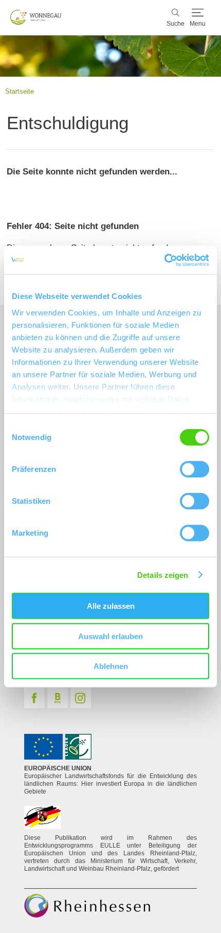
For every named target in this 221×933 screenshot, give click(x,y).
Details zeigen (162, 574)
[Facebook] (34, 698)
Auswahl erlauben (110, 635)
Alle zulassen (111, 606)
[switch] (194, 469)
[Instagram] (80, 698)
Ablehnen (111, 666)
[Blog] (57, 698)
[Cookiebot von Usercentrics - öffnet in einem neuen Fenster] (164, 260)
